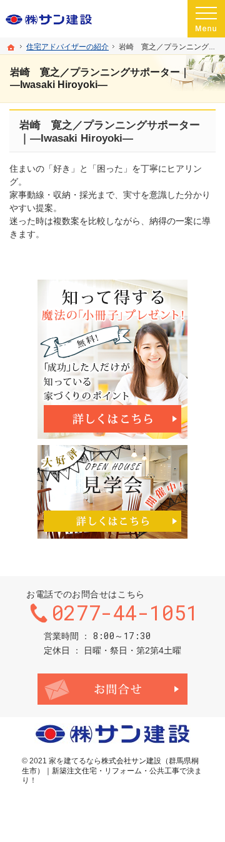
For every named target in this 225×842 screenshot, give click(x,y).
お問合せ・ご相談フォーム (113, 689)
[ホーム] (11, 47)
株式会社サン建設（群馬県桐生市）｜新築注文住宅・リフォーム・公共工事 (110, 765)
